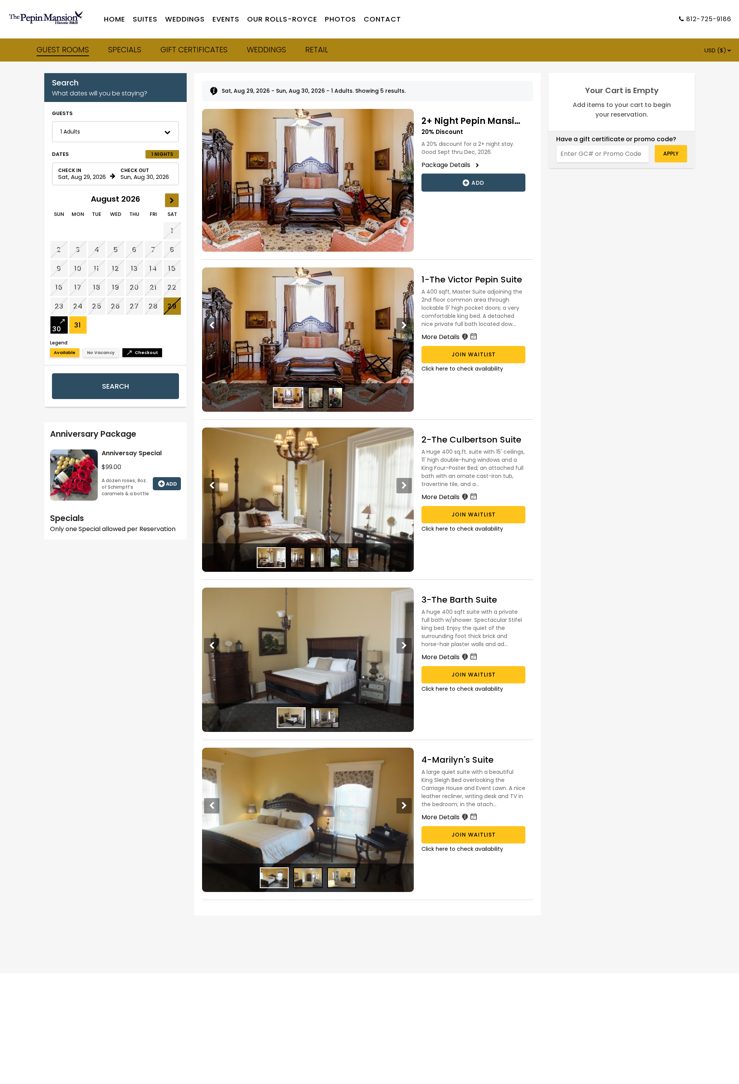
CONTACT (382, 19)
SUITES (145, 19)
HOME (114, 19)
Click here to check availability (462, 368)
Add (171, 484)
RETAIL (316, 49)
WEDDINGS (185, 19)
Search (115, 386)
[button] (115, 131)
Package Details (448, 164)
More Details (441, 336)
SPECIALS (124, 49)
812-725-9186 (708, 19)
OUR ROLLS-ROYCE (282, 19)
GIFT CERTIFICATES (194, 49)
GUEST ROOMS (63, 49)
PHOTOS (340, 19)
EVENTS (225, 19)
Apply (671, 153)
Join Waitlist (473, 354)
